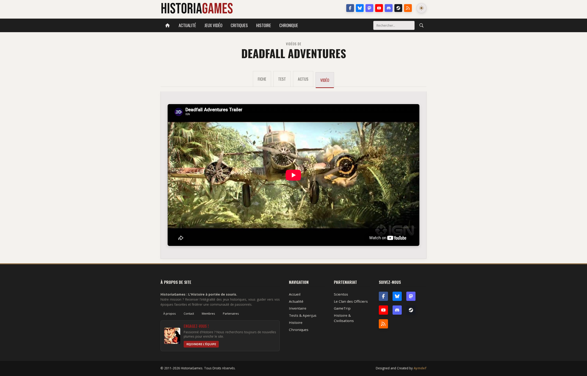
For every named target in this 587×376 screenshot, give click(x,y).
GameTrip (342, 308)
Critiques (239, 25)
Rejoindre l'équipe (201, 344)
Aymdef (420, 368)
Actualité (187, 25)
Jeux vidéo (213, 25)
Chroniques (298, 329)
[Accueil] (167, 25)
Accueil (294, 294)
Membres (208, 313)
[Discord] (389, 8)
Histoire (263, 25)
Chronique (288, 25)
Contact (189, 313)
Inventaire (297, 308)
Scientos (341, 294)
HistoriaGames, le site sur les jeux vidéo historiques (197, 8)
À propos (169, 313)
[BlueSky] (397, 296)
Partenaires (231, 313)
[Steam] (398, 8)
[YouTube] (379, 8)
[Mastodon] (369, 8)
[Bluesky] (360, 8)
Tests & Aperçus (302, 315)
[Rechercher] (421, 25)
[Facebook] (350, 8)
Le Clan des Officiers (351, 301)
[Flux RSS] (408, 8)
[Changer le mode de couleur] (421, 8)
